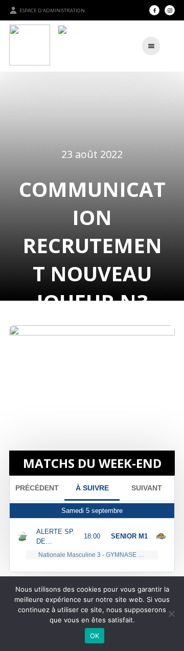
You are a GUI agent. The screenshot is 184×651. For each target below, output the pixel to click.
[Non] (171, 614)
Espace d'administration (52, 10)
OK (95, 636)
